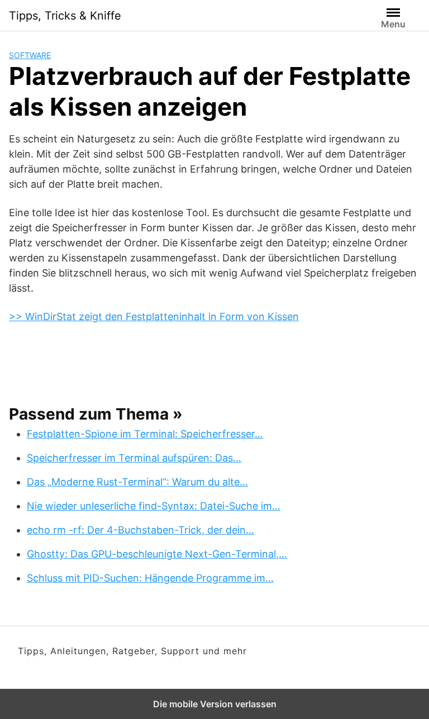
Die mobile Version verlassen (215, 704)
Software (30, 55)
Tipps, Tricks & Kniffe (65, 15)
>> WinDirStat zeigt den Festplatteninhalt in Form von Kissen (154, 316)
